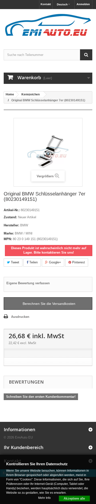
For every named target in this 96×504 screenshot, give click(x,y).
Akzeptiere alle (74, 498)
